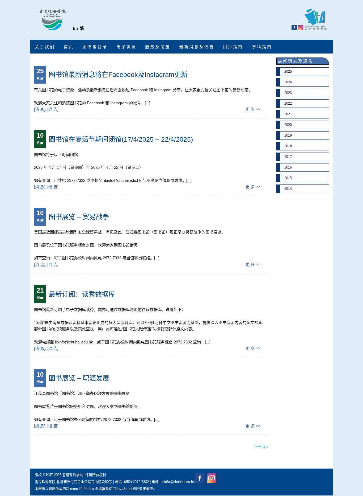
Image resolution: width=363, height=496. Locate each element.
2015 (288, 178)
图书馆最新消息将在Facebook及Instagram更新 (118, 74)
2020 (288, 125)
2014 (288, 189)
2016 (288, 167)
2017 (288, 157)
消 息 (39, 109)
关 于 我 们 (44, 46)
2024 (288, 82)
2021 (288, 114)
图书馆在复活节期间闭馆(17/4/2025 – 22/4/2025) (121, 139)
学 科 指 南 (261, 46)
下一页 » (260, 446)
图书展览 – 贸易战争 (79, 216)
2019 (288, 135)
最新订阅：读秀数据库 (82, 294)
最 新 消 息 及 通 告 (196, 46)
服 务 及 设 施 (157, 46)
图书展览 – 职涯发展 (79, 378)
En (75, 28)
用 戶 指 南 (232, 46)
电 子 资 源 (126, 46)
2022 (288, 103)
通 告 (52, 109)
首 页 (68, 46)
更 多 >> (253, 109)
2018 (288, 146)
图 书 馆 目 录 (94, 46)
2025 (288, 71)
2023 (288, 93)
